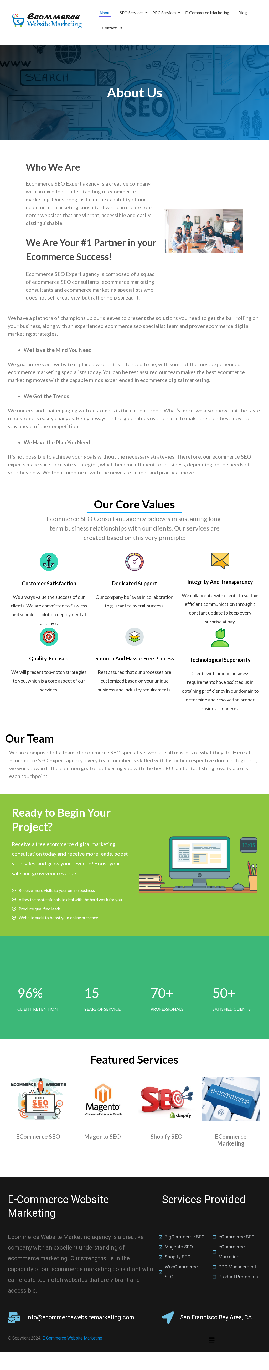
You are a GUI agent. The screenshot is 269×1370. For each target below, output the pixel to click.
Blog (242, 12)
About (105, 12)
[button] (211, 1340)
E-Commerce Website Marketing (72, 1338)
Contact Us (112, 27)
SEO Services (131, 12)
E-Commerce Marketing (207, 12)
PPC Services (164, 12)
